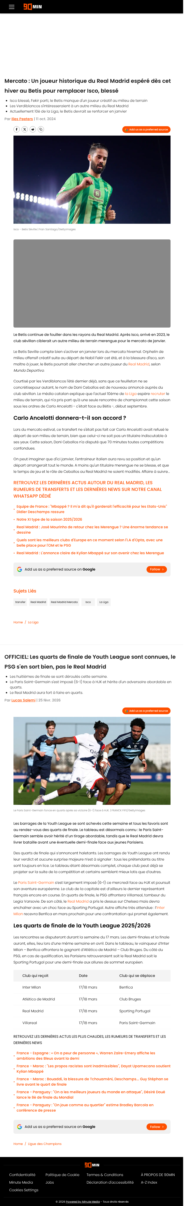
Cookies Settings (23, 1190)
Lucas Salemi (23, 700)
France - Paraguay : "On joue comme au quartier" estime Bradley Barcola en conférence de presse (85, 1107)
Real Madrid (138, 364)
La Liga (103, 602)
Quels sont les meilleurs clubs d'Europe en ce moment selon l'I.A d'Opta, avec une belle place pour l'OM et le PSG (90, 542)
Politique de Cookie (62, 1174)
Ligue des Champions (44, 1144)
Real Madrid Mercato (64, 602)
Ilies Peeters (22, 118)
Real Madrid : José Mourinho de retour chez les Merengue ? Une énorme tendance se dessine (92, 529)
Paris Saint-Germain (36, 882)
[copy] (41, 129)
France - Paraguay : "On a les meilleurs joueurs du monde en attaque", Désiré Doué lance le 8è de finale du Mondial (91, 1094)
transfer (20, 602)
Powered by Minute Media (83, 1202)
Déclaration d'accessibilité (110, 1182)
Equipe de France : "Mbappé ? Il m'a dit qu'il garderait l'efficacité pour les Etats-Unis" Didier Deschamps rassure (92, 509)
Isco (88, 602)
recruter (158, 393)
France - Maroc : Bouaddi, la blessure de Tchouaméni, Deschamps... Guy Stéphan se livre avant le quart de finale (92, 1081)
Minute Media (21, 1182)
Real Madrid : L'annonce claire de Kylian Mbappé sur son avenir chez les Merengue (90, 553)
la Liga (131, 393)
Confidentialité (22, 1174)
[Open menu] (11, 6)
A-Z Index (149, 1182)
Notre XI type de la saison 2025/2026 (49, 519)
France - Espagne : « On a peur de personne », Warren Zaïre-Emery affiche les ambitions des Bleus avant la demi (86, 1055)
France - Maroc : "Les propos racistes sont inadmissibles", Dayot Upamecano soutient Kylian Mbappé (94, 1068)
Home (18, 622)
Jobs (50, 1182)
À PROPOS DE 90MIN (158, 1174)
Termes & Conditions (105, 1174)
